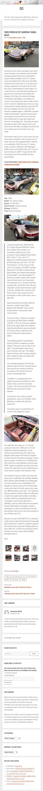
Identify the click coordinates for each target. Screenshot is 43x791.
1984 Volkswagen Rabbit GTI (25, 768)
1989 (7, 576)
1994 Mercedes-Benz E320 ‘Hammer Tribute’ (19, 594)
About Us (19, 766)
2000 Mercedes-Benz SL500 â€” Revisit (17, 587)
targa (23, 580)
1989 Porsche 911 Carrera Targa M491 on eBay (21, 163)
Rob (24, 37)
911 (24, 576)
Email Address (9, 675)
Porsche (15, 571)
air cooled (32, 576)
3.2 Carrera (15, 576)
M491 (7, 580)
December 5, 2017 (15, 37)
